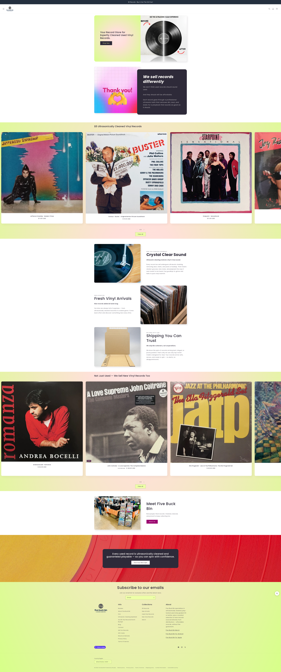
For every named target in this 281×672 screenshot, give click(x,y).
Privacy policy (130, 667)
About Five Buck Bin (124, 611)
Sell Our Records (123, 630)
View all (140, 234)
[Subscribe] (154, 598)
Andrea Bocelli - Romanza (42, 464)
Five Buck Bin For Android (174, 634)
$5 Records (145, 608)
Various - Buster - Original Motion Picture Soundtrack (126, 216)
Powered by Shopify (110, 667)
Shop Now (106, 43)
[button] (3, 9)
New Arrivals (146, 611)
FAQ (119, 614)
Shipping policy (150, 667)
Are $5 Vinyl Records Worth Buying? (126, 621)
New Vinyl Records (147, 617)
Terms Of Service (123, 641)
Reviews (120, 608)
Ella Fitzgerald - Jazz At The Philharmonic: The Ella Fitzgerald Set (211, 466)
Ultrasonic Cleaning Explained (127, 617)
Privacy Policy (122, 639)
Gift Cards (121, 633)
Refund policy (121, 667)
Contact (121, 627)
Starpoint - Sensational (211, 216)
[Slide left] (137, 229)
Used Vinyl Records (148, 614)
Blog (119, 624)
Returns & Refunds (124, 636)
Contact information (160, 667)
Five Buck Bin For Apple (174, 637)
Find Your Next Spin (140, 563)
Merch (144, 620)
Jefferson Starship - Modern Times (42, 216)
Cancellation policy (173, 667)
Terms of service (139, 667)
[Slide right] (144, 229)
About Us (152, 522)
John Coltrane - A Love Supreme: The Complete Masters (126, 466)
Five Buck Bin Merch (173, 630)
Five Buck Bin (101, 667)
